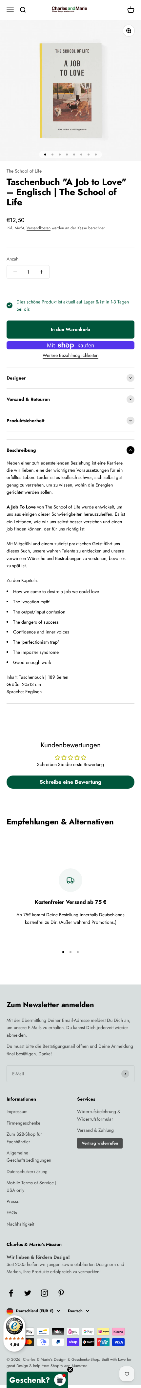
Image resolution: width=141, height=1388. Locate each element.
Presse (13, 1201)
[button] (37, 1380)
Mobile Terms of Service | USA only (31, 1186)
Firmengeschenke (23, 1123)
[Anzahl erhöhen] (41, 272)
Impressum (17, 1111)
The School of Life (24, 171)
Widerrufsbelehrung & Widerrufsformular (98, 1115)
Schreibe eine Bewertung (70, 782)
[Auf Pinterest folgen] (61, 1293)
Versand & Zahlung (95, 1130)
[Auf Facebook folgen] (11, 1293)
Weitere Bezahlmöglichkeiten (70, 355)
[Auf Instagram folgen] (44, 1293)
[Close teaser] (70, 1369)
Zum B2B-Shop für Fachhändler (24, 1138)
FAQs (12, 1212)
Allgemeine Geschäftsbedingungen (29, 1156)
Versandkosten (38, 228)
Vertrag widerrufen (100, 1143)
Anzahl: (14, 259)
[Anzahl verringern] (15, 272)
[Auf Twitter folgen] (27, 1293)
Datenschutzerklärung (27, 1171)
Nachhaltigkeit (20, 1224)
